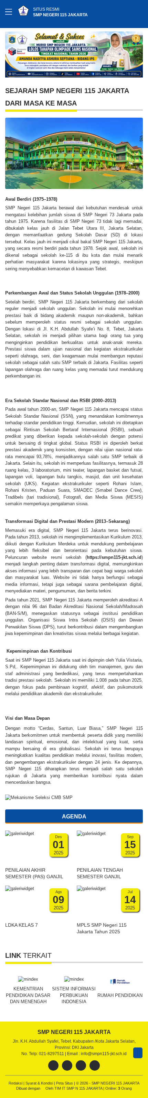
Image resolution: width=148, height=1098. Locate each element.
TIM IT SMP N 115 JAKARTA (78, 1088)
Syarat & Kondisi (39, 1083)
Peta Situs (65, 1083)
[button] (136, 53)
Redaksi (16, 1083)
